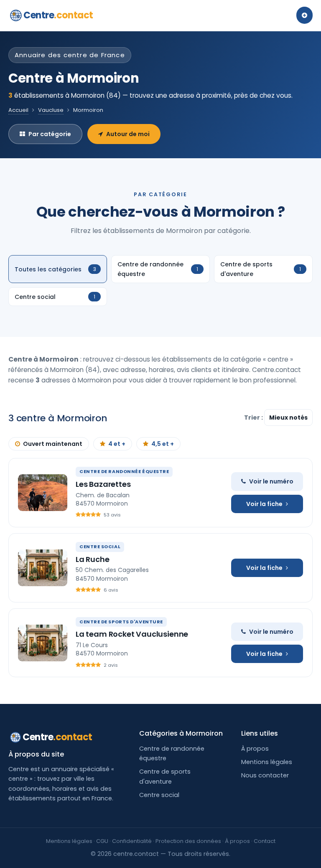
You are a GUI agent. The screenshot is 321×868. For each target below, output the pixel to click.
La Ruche (93, 559)
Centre (58, 15)
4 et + (116, 444)
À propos (255, 748)
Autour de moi (128, 134)
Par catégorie (49, 134)
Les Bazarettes (103, 484)
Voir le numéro (271, 481)
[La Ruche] (42, 567)
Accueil (18, 110)
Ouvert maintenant (52, 444)
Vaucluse (51, 110)
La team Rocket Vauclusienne (132, 634)
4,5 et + (162, 444)
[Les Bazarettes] (42, 492)
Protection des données (188, 841)
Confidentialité (132, 841)
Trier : (254, 417)
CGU (102, 841)
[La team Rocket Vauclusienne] (42, 643)
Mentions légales (266, 762)
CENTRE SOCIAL (99, 546)
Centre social (159, 795)
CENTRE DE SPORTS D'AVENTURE (121, 621)
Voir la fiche (264, 504)
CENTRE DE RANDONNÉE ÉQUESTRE (124, 471)
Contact (264, 841)
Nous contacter (265, 775)
